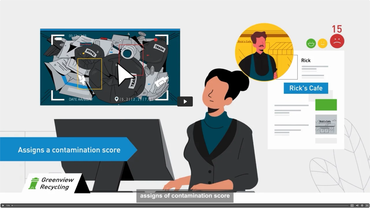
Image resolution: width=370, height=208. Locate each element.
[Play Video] (2, 205)
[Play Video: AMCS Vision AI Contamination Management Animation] (185, 101)
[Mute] (357, 205)
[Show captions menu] (352, 205)
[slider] (180, 205)
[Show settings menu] (362, 205)
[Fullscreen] (367, 205)
